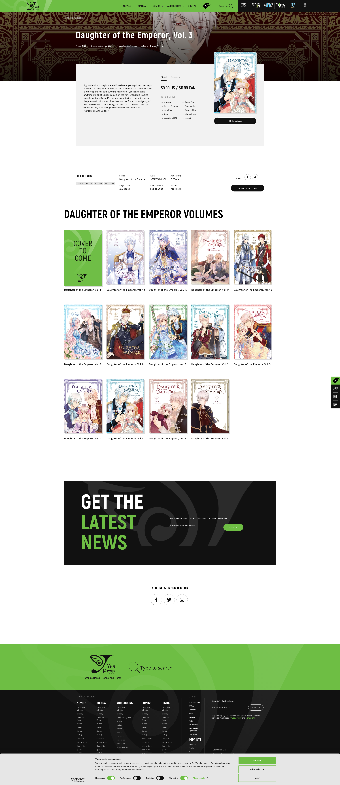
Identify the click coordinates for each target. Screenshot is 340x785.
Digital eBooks (76, 18)
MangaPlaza (191, 114)
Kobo (166, 114)
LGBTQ (79, 735)
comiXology (169, 110)
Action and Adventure (81, 709)
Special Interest (79, 751)
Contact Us (193, 734)
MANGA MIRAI (170, 118)
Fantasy (89, 183)
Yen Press (192, 744)
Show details (199, 778)
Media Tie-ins (147, 738)
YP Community (194, 702)
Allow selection (257, 769)
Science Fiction (82, 742)
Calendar (192, 710)
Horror (79, 731)
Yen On (191, 748)
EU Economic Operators (193, 729)
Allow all (257, 760)
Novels (81, 703)
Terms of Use (252, 718)
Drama (79, 724)
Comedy (80, 183)
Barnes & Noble (171, 106)
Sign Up (256, 707)
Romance (98, 183)
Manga (101, 703)
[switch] (137, 778)
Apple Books (191, 102)
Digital (166, 703)
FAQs (191, 721)
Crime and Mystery (80, 718)
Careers (192, 717)
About (191, 713)
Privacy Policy (236, 718)
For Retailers (193, 724)
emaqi (188, 118)
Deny (257, 778)
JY (189, 752)
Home (66, 18)
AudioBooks (125, 703)
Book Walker (191, 106)
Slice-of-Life (109, 183)
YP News (192, 706)
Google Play (190, 110)
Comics (146, 703)
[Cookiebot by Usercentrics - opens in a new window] (77, 780)
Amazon (167, 102)
